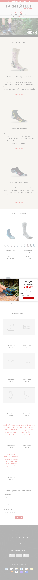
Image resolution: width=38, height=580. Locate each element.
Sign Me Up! (22, 293)
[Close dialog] (37, 279)
